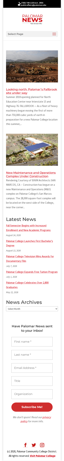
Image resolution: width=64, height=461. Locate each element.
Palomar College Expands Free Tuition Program (32, 272)
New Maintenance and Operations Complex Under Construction (31, 174)
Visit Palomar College (42, 455)
